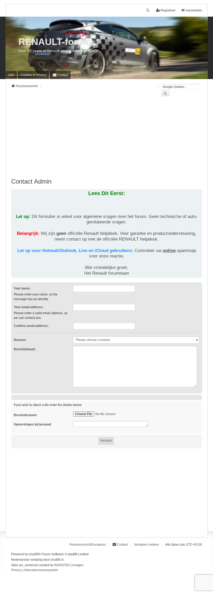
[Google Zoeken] (165, 93)
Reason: (20, 340)
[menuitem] (33, 75)
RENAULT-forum (54, 41)
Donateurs (98, 544)
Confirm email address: (31, 326)
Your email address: (28, 307)
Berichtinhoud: (25, 349)
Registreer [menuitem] (168, 10)
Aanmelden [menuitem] (194, 10)
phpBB (33, 554)
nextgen (78, 565)
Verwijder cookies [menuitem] (146, 544)
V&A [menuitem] (11, 75)
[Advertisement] (106, 140)
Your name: (22, 288)
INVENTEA (62, 565)
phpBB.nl (57, 559)
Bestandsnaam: (25, 415)
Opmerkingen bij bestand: (33, 424)
